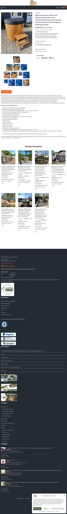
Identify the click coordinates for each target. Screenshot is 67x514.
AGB (2, 310)
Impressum (57, 511)
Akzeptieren (37, 508)
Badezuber (37, 13)
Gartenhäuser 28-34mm (8, 409)
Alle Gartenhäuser (6, 416)
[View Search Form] (56, 7)
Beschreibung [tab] (6, 91)
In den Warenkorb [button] (2, 183)
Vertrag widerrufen (5, 305)
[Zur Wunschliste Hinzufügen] (14, 154)
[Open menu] (59, 7)
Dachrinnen (5, 432)
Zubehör (3, 427)
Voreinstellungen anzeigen (58, 508)
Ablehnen (46, 508)
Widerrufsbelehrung (6, 303)
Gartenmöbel (4, 421)
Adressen (28, 498)
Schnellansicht (14, 151)
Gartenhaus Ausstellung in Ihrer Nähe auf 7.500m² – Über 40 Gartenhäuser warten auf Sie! (22, 351)
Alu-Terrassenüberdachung (7, 423)
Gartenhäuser (4, 406)
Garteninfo (3, 370)
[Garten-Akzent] (33, 3)
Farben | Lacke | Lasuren (7, 430)
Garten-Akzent (42, 51)
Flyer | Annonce (5, 364)
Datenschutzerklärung (50, 511)
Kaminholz (4, 441)
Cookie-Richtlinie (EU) (6, 314)
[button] (64, 496)
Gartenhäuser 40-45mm (8, 411)
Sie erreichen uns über (6, 360)
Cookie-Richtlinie (42, 511)
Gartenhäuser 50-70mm (8, 413)
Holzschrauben (5, 436)
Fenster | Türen (5, 439)
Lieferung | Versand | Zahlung (8, 301)
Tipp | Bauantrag (5, 357)
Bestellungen (20, 498)
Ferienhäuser (4, 418)
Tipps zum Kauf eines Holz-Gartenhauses (10, 367)
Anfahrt (3, 354)
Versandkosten (44, 31)
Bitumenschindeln (6, 434)
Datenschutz (4, 308)
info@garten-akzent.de (6, 263)
